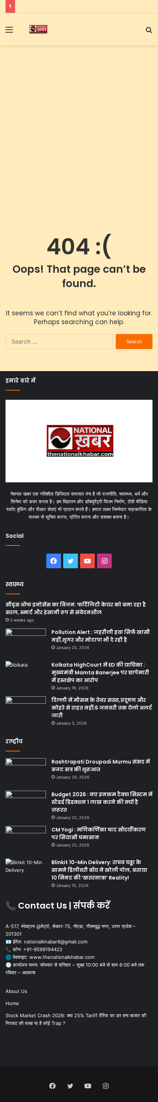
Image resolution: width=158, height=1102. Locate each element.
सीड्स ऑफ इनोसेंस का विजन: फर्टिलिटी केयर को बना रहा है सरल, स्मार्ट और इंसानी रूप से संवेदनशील (76, 608)
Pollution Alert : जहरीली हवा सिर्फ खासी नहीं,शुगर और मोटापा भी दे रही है (100, 636)
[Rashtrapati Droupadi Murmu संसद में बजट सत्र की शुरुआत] (26, 772)
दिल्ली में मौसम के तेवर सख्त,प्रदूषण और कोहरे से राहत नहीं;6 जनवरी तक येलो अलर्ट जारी (101, 707)
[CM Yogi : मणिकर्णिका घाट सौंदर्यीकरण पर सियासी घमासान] (26, 839)
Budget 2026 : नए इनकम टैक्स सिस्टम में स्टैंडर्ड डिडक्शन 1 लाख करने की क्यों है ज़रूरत (101, 802)
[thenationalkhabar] (38, 29)
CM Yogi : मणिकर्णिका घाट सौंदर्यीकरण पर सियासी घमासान (98, 833)
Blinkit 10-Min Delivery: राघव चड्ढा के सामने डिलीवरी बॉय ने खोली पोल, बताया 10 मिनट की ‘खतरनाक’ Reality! (99, 870)
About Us (16, 991)
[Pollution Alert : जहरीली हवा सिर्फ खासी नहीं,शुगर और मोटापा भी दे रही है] (26, 642)
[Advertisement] (79, 132)
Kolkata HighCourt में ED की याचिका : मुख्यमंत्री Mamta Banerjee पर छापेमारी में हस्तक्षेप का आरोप (100, 672)
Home (12, 1003)
